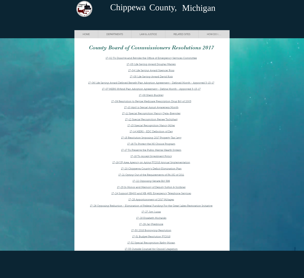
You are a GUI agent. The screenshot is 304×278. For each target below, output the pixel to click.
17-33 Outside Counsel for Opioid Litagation (151, 249)
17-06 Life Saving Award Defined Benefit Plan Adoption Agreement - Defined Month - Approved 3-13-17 (151, 83)
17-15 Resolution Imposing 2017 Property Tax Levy (151, 138)
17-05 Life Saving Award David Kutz (151, 77)
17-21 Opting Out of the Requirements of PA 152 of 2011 (151, 175)
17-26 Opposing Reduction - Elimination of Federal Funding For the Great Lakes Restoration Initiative (151, 206)
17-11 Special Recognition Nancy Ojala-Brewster (151, 113)
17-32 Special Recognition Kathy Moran (151, 243)
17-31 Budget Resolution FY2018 (151, 236)
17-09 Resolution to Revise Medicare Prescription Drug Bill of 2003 (151, 101)
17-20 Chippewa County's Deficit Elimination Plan (151, 169)
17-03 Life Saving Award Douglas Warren (151, 64)
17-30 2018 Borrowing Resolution (151, 230)
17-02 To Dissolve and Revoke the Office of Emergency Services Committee (151, 58)
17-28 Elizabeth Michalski (151, 218)
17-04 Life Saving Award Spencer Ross (151, 70)
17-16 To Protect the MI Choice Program (151, 144)
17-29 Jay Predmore (151, 224)
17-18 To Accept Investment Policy (151, 156)
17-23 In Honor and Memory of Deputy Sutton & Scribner (151, 187)
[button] (148, 34)
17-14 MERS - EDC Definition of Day (151, 131)
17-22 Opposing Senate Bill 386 (151, 181)
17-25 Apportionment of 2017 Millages (151, 200)
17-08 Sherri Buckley (151, 95)
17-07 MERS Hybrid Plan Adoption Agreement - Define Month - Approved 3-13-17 (151, 89)
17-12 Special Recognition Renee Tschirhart (151, 119)
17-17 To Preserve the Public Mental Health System (151, 150)
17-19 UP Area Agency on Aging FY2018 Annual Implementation (151, 162)
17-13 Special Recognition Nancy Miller (151, 125)
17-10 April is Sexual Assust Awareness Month (151, 107)
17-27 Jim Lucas (151, 212)
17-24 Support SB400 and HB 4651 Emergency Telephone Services (151, 193)
